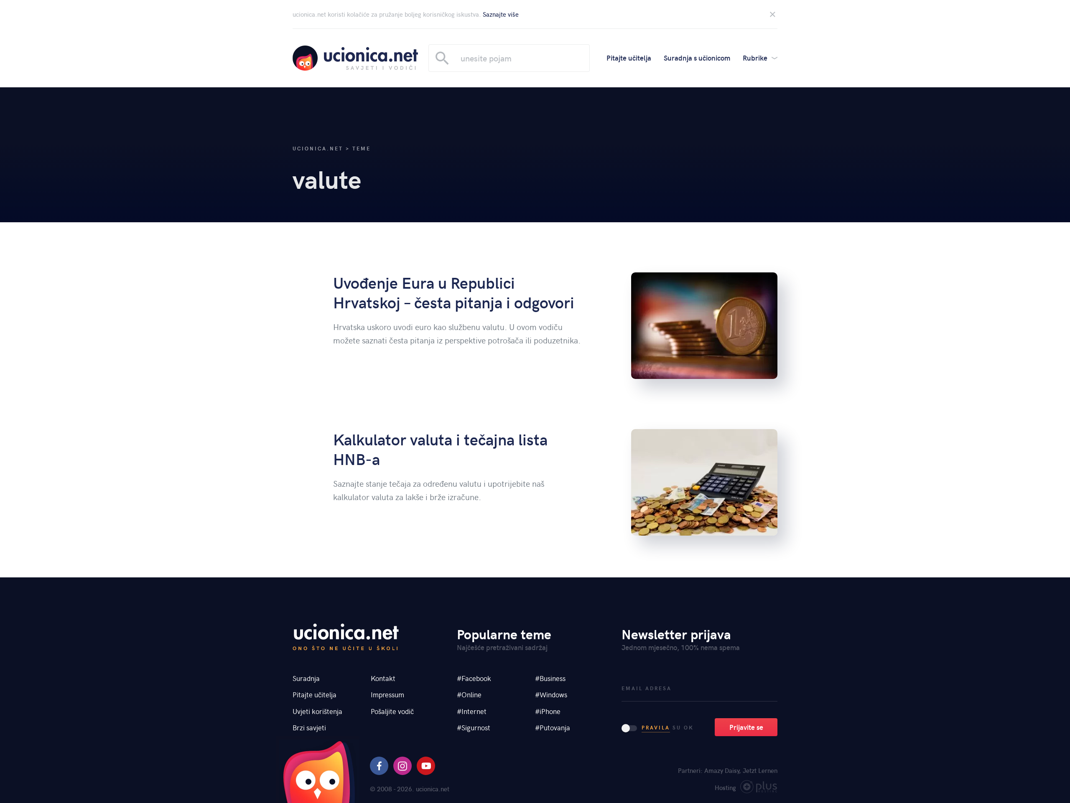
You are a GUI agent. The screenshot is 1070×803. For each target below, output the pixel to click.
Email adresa (647, 688)
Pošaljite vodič (392, 711)
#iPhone (547, 711)
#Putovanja (552, 727)
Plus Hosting (758, 788)
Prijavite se (746, 727)
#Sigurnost (473, 727)
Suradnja (306, 678)
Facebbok (379, 766)
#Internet (472, 711)
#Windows (551, 694)
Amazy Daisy (721, 770)
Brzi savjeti (309, 727)
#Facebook (474, 678)
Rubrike (755, 58)
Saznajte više (501, 14)
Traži (442, 58)
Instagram (402, 766)
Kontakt (383, 678)
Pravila (656, 727)
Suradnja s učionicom (697, 58)
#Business (550, 678)
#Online (469, 694)
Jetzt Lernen (760, 770)
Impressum (387, 694)
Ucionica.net (318, 148)
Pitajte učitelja (628, 58)
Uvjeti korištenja (317, 711)
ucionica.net (355, 58)
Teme (361, 148)
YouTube (426, 766)
